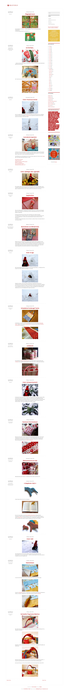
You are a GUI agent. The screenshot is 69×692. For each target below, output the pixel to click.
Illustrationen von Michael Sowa (30, 227)
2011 (50, 66)
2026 (50, 46)
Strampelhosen (54, 126)
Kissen (10, 562)
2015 (50, 60)
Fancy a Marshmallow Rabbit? (19, 163)
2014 (50, 62)
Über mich (49, 21)
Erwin (11, 99)
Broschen (58, 113)
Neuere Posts (9, 680)
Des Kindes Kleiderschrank (52, 101)
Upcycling (49, 105)
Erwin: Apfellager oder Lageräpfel (30, 171)
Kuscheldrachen (50, 118)
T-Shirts (58, 126)
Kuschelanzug (57, 117)
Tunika (58, 127)
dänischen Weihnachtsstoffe (25, 360)
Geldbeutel (54, 114)
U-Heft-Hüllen (50, 128)
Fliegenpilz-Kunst (30, 14)
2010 (50, 68)
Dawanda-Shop (20, 517)
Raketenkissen (30, 563)
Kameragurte (55, 115)
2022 (50, 49)
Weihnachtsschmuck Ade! (30, 460)
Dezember (50, 69)
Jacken (52, 115)
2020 (50, 52)
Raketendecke (21, 592)
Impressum (50, 22)
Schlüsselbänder (54, 123)
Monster (56, 119)
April (49, 82)
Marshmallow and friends (19, 159)
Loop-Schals (49, 119)
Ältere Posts (44, 680)
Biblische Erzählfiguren (51, 113)
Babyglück (49, 95)
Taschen (49, 127)
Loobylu (43, 156)
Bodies (55, 113)
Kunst (11, 14)
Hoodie (49, 115)
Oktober (50, 72)
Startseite (49, 18)
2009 (50, 88)
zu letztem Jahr (27, 115)
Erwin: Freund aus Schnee (30, 99)
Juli (49, 77)
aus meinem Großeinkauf (29, 440)
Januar (50, 86)
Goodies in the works (18, 160)
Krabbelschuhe (53, 117)
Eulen (51, 114)
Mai (49, 80)
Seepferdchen (30, 195)
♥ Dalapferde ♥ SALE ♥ (30, 483)
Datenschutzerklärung (51, 24)
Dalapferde (10, 483)
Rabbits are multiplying (18, 162)
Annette (32, 63)
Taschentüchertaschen (53, 127)
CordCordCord (50, 98)
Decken (49, 114)
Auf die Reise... (30, 48)
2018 (50, 55)
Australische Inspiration (30, 137)
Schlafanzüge (57, 122)
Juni (49, 79)
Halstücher (57, 114)
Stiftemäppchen (50, 126)
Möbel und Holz (50, 102)
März (49, 83)
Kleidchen (49, 117)
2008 (50, 90)
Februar (50, 85)
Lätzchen (53, 119)
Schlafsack (49, 123)
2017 (50, 57)
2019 (50, 54)
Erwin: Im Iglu (30, 252)
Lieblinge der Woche (55, 118)
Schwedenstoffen (28, 324)
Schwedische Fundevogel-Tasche (30, 308)
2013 (50, 63)
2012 (50, 65)
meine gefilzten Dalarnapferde (30, 515)
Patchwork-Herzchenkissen (30, 422)
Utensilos (57, 128)
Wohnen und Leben (50, 106)
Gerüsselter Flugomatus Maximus (30, 614)
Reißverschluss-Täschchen (51, 122)
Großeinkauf (39, 593)
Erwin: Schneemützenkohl (30, 382)
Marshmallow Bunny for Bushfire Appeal (21, 161)
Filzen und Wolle (10, 485)
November (50, 71)
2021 (50, 51)
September (50, 74)
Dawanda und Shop (10, 484)
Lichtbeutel (30, 346)
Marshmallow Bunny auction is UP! (20, 164)
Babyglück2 (49, 97)
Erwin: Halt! (30, 539)
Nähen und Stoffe (10, 346)
